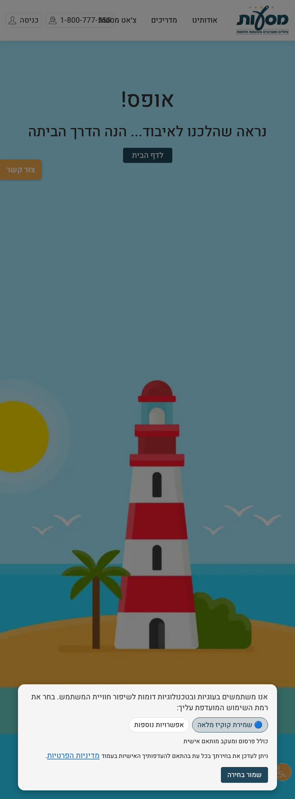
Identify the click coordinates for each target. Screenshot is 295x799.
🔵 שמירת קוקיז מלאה (230, 725)
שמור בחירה (244, 775)
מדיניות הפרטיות (73, 755)
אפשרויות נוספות (159, 725)
